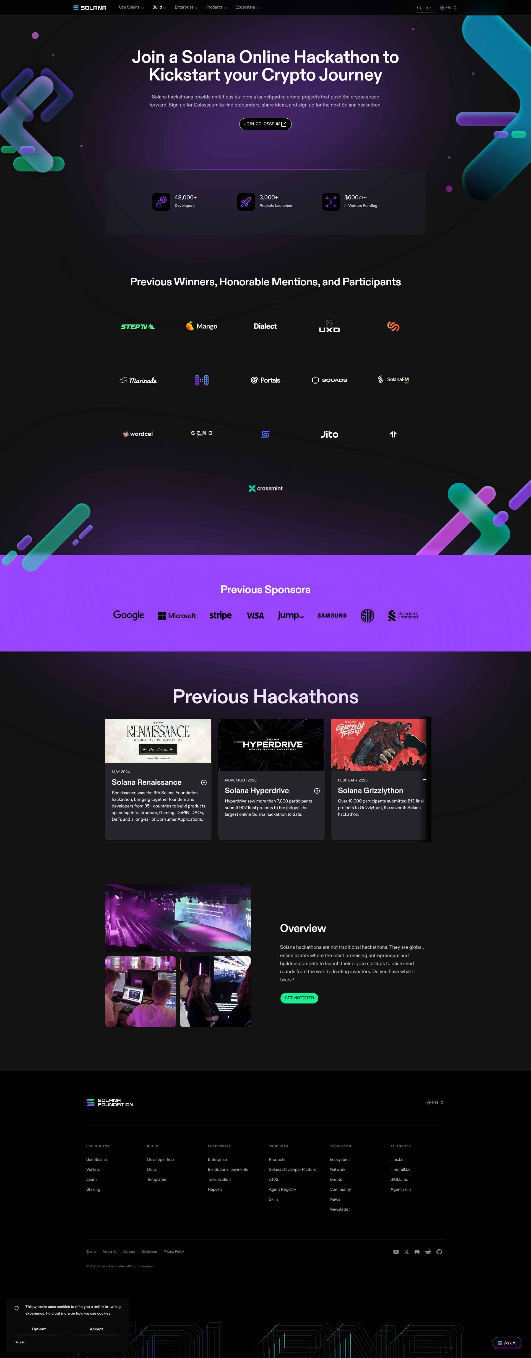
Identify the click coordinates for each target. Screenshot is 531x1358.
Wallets (93, 1169)
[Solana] (89, 8)
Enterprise (184, 7)
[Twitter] (407, 1252)
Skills (273, 1199)
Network (337, 1169)
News (335, 1199)
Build (157, 7)
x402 (273, 1179)
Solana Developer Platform (293, 1169)
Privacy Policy (174, 1252)
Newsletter (340, 1209)
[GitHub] (439, 1251)
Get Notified (299, 998)
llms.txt (397, 1159)
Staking (93, 1189)
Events (336, 1179)
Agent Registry (282, 1189)
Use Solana (129, 7)
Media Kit (110, 1252)
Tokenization (219, 1179)
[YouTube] (396, 1251)
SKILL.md (399, 1179)
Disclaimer (149, 1252)
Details (19, 1342)
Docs (152, 1169)
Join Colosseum (262, 123)
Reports (215, 1189)
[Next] (424, 779)
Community (340, 1189)
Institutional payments (228, 1169)
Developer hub (160, 1159)
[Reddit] (428, 1251)
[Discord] (417, 1251)
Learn (91, 1179)
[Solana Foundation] (109, 1102)
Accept (96, 1329)
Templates (156, 1179)
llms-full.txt (401, 1169)
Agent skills (401, 1189)
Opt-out (39, 1329)
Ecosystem (245, 7)
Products (214, 7)
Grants (91, 1252)
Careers (129, 1252)
